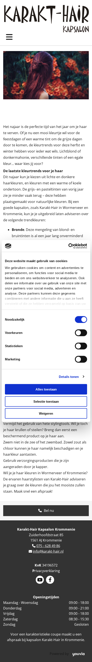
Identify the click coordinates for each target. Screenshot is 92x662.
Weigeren (46, 413)
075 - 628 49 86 (48, 545)
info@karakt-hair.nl (48, 551)
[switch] (81, 332)
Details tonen (69, 376)
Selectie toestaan (46, 401)
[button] (46, 510)
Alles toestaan (46, 389)
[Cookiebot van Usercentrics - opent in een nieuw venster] (68, 246)
